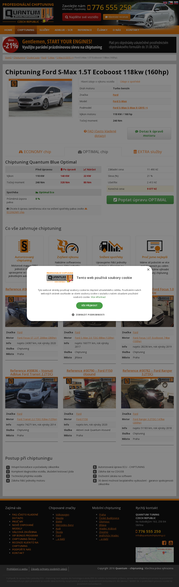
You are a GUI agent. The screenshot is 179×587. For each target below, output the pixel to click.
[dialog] (89, 293)
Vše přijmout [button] (89, 305)
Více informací (98, 297)
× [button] (148, 269)
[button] (89, 315)
